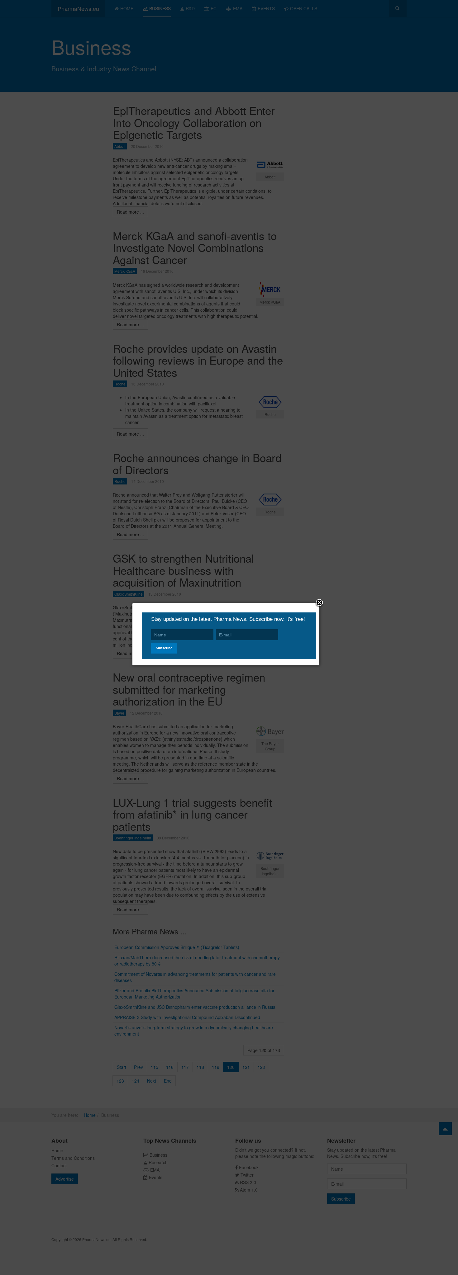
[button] (319, 603)
